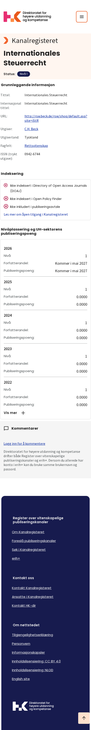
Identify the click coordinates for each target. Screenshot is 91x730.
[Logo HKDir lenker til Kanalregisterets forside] (30, 17)
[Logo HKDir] (45, 706)
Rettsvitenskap (36, 145)
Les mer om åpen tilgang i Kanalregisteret (36, 214)
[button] (45, 413)
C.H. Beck (31, 129)
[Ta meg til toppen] (84, 718)
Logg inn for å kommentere (24, 443)
